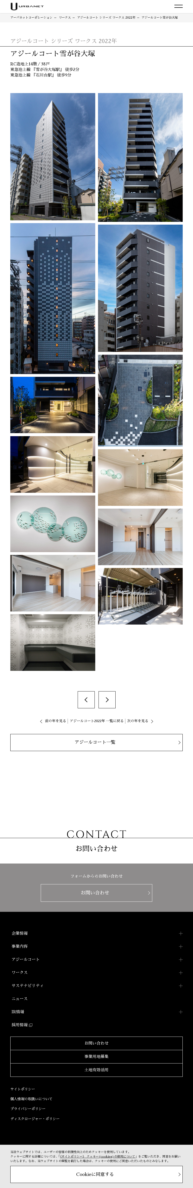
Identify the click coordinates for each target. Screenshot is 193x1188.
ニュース (20, 999)
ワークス (20, 973)
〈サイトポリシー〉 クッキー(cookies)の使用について (97, 1156)
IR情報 (18, 1012)
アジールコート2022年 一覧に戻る (97, 721)
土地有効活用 (96, 1070)
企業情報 (20, 933)
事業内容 (20, 947)
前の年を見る (55, 721)
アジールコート (26, 960)
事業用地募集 (96, 1057)
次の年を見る (137, 721)
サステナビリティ (28, 986)
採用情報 (20, 1025)
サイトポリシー (22, 1089)
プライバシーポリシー (27, 1109)
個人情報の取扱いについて (31, 1099)
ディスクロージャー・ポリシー (35, 1119)
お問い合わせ (96, 1043)
